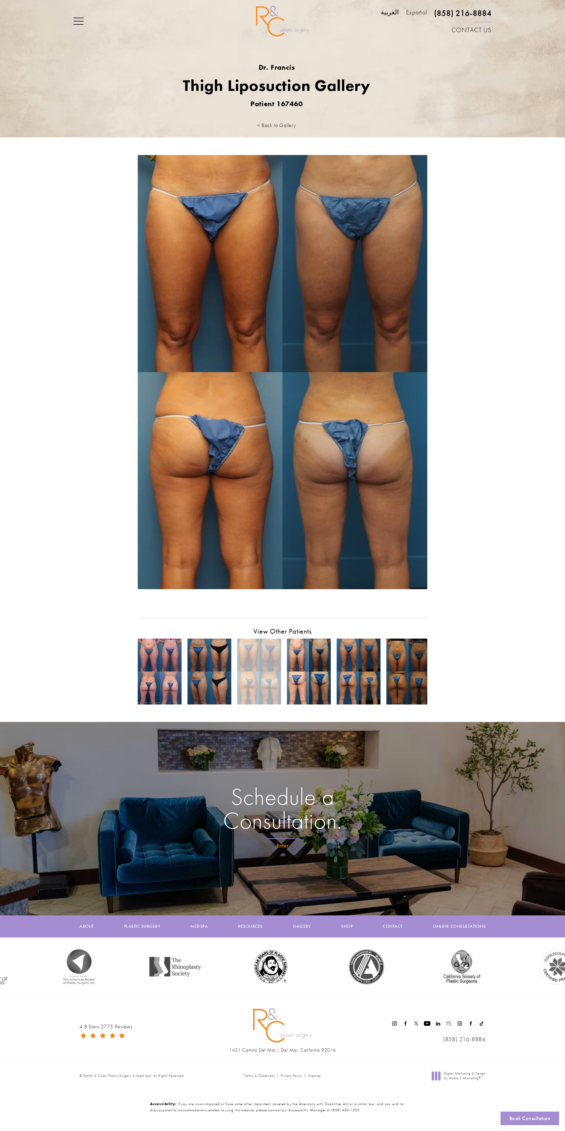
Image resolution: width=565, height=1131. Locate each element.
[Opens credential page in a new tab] (309, 967)
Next (415, 603)
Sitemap (314, 1075)
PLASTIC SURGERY (142, 926)
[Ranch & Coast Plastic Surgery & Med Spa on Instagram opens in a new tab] (394, 1023)
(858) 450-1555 (345, 1109)
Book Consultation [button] (530, 1118)
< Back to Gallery (276, 125)
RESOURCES (250, 926)
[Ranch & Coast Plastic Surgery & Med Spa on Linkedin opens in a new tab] (438, 1023)
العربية (390, 12)
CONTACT (393, 926)
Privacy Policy (291, 1075)
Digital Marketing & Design (465, 1075)
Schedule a (282, 808)
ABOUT (86, 926)
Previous (154, 603)
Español (416, 12)
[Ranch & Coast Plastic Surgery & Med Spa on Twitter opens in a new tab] (416, 1023)
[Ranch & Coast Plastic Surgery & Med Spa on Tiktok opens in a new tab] (482, 1023)
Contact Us (471, 30)
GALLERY (302, 926)
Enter (283, 845)
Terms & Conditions (259, 1075)
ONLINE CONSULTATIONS (459, 926)
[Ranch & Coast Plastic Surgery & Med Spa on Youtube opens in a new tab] (427, 1023)
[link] (462, 15)
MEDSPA (199, 926)
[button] (79, 21)
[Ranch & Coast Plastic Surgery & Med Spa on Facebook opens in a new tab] (405, 1023)
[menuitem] (394, 1023)
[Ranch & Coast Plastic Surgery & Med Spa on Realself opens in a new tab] (449, 1023)
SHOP (347, 926)
